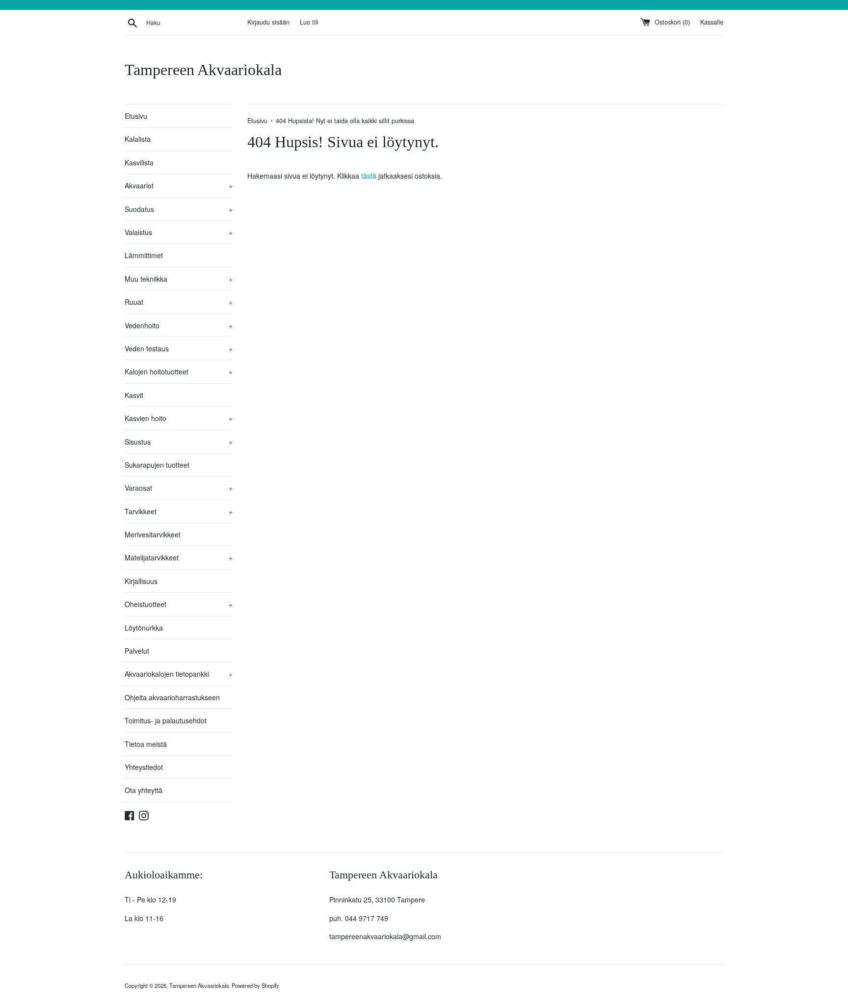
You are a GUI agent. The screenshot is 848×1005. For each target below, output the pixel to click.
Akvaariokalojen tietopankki (179, 674)
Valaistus (179, 232)
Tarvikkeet (179, 511)
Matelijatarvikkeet (179, 557)
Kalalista (138, 139)
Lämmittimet (144, 255)
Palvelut (137, 651)
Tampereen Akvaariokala (203, 70)
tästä (368, 176)
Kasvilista (139, 162)
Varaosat (179, 488)
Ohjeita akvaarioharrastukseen (172, 697)
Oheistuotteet (179, 604)
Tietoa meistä (146, 744)
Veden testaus (179, 348)
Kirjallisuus (141, 581)
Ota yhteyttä (143, 790)
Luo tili (309, 22)
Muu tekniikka (179, 279)
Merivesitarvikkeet (153, 534)
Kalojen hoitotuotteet (179, 371)
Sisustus (179, 442)
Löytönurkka (144, 628)
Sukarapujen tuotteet (157, 465)
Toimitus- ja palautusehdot (166, 720)
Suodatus (179, 209)
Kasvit (134, 395)
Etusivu (136, 116)
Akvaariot (179, 185)
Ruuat (179, 302)
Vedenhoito (179, 325)
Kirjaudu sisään (268, 22)
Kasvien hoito (179, 418)
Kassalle (711, 22)
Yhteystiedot (144, 767)
